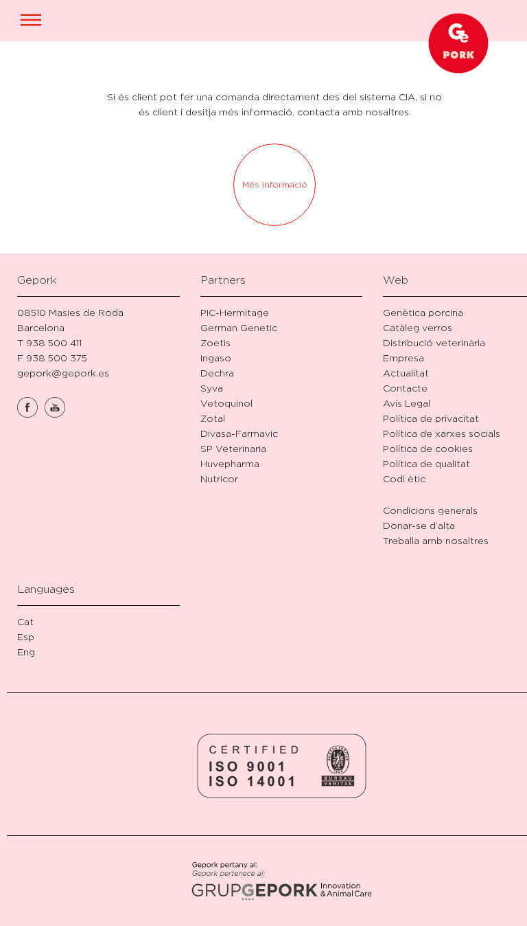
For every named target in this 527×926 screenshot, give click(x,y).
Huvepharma (229, 463)
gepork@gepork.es (63, 373)
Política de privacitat (431, 418)
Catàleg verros (417, 327)
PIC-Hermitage (234, 312)
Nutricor (219, 478)
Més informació (274, 184)
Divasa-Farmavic (239, 433)
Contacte (405, 388)
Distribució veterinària (434, 342)
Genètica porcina (423, 312)
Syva (211, 388)
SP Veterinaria (233, 448)
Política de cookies (428, 448)
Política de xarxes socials (441, 433)
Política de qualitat (426, 463)
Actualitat (406, 373)
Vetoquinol (226, 403)
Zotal (212, 418)
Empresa (403, 357)
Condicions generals (430, 510)
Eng (26, 651)
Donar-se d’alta (419, 525)
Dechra (217, 373)
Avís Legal (406, 403)
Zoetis (215, 342)
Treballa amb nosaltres (436, 540)
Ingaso (215, 357)
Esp (25, 636)
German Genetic (238, 327)
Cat (25, 621)
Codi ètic (404, 478)
